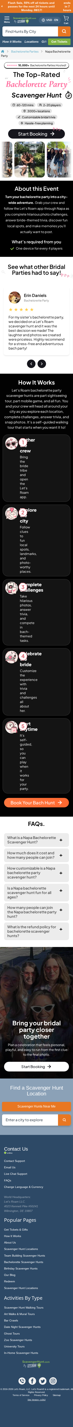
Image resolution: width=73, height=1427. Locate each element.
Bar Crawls (11, 1320)
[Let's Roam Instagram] (53, 1383)
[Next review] (42, 364)
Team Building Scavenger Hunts (24, 1255)
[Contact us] (22, 1383)
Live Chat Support (15, 1173)
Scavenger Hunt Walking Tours (23, 1307)
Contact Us (16, 1149)
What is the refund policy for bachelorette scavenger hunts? (31, 931)
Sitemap (57, 1395)
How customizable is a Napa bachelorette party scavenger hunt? (31, 872)
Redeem (9, 1281)
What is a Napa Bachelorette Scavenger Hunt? (31, 839)
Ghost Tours (12, 1333)
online (10, 1153)
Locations (32, 41)
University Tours (14, 1346)
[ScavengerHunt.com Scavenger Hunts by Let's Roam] (25, 20)
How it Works (11, 41)
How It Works (12, 1236)
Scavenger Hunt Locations (21, 1249)
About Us (10, 1242)
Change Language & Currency (23, 1186)
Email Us (9, 1167)
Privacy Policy (41, 1395)
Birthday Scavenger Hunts (21, 1268)
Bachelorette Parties (25, 51)
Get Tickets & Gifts (16, 1229)
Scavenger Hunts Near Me (36, 1106)
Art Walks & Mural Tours (19, 1314)
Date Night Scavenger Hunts (22, 1326)
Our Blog (9, 1275)
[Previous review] (31, 364)
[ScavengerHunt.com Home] (3, 52)
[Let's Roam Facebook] (33, 1383)
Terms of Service (21, 1395)
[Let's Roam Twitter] (43, 1383)
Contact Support (14, 1161)
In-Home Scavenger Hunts (21, 1352)
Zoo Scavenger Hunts (18, 1340)
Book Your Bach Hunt (33, 802)
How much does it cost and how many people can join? (31, 855)
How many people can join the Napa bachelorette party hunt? (32, 912)
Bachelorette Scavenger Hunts (23, 1262)
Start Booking (32, 134)
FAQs (7, 1180)
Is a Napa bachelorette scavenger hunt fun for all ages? (29, 892)
